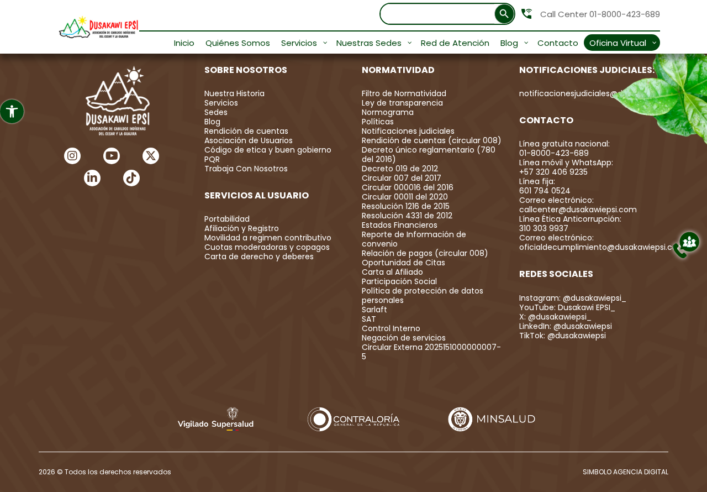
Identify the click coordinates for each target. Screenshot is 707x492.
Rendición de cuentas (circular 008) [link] (432, 140)
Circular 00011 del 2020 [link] (405, 196)
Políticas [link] (378, 121)
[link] (12, 111)
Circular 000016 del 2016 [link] (407, 187)
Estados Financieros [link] (399, 225)
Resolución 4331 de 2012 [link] (407, 215)
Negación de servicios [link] (404, 337)
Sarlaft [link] (374, 309)
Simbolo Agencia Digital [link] (625, 472)
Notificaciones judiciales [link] (408, 131)
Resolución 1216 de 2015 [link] (406, 206)
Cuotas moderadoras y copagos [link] (267, 247)
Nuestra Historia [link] (234, 93)
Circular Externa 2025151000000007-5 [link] (431, 352)
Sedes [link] (216, 112)
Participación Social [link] (399, 281)
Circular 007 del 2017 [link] (401, 178)
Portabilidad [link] (227, 218)
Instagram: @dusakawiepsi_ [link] (572, 297)
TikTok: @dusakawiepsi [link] (562, 335)
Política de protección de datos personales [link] (422, 295)
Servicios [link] (221, 102)
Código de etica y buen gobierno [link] (267, 149)
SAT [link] (369, 318)
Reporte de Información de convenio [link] (414, 239)
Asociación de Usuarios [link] (248, 140)
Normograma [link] (388, 112)
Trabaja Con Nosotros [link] (246, 168)
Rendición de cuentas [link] (246, 131)
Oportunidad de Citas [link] (403, 262)
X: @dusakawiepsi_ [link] (555, 316)
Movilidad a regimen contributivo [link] (267, 237)
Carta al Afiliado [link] (392, 272)
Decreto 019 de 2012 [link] (400, 168)
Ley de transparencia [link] (402, 102)
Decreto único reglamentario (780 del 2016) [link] (428, 154)
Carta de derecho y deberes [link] (259, 256)
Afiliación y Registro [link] (241, 228)
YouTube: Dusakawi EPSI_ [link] (567, 307)
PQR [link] (212, 159)
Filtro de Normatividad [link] (404, 93)
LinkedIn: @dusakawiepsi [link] (565, 326)
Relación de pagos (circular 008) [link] (425, 253)
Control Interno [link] (391, 328)
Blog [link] (212, 121)
